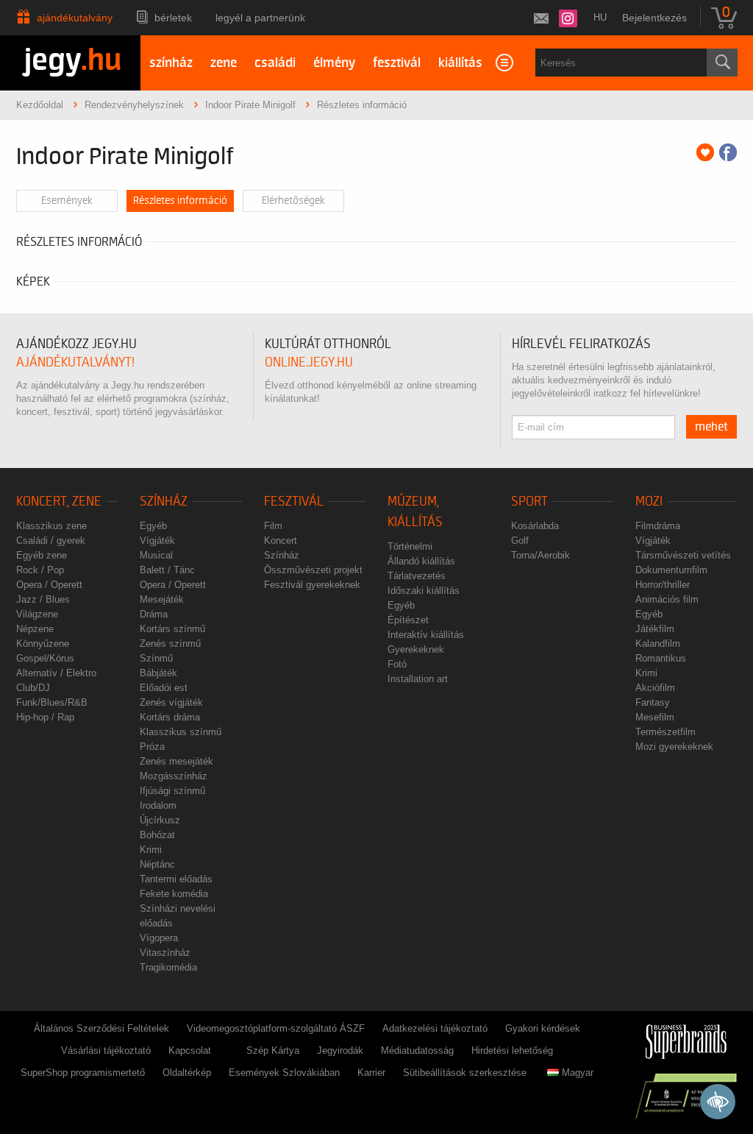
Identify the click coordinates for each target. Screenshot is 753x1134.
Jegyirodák (340, 1050)
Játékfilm (654, 628)
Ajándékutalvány (75, 18)
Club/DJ (33, 687)
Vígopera (159, 937)
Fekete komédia (174, 893)
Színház (164, 501)
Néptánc (157, 864)
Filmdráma (657, 525)
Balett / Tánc (167, 569)
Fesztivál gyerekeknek (312, 584)
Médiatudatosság (417, 1050)
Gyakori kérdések (542, 1028)
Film (273, 525)
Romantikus (660, 658)
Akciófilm (655, 687)
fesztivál (397, 63)
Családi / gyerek (50, 540)
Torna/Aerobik (540, 555)
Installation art (418, 678)
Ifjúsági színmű (172, 790)
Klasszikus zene (51, 525)
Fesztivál (294, 501)
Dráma (154, 614)
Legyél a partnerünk (260, 18)
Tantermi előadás (176, 879)
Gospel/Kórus (45, 658)
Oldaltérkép (187, 1072)
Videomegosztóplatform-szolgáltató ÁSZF (276, 1028)
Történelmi (410, 546)
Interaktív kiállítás (426, 634)
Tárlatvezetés (417, 575)
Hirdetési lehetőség (512, 1050)
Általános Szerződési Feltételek (101, 1028)
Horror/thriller (662, 584)
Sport (529, 501)
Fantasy (652, 702)
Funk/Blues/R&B (52, 702)
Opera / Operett (49, 584)
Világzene (37, 614)
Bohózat (157, 834)
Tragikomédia (168, 967)
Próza (152, 746)
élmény (334, 63)
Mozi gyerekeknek (674, 746)
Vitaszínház (165, 952)
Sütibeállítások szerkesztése (465, 1072)
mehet (711, 426)
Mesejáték (162, 599)
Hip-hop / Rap (45, 717)
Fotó (397, 664)
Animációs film (667, 599)
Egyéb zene (41, 555)
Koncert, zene (58, 501)
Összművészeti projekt (313, 569)
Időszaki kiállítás (424, 590)
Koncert (280, 540)
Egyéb (153, 525)
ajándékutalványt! (75, 362)
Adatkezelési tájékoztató (435, 1028)
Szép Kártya (272, 1050)
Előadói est (164, 687)
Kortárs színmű (172, 628)
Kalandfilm (657, 643)
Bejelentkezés (654, 18)
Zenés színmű (170, 643)
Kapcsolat (189, 1050)
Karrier (371, 1072)
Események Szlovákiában (284, 1072)
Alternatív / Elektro (56, 672)
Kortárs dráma (170, 717)
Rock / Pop (40, 569)
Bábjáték (158, 672)
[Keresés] (722, 63)
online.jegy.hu (309, 362)
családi (275, 63)
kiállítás (460, 63)
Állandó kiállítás (421, 561)
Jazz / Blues (43, 599)
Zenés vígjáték (171, 702)
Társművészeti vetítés (683, 555)
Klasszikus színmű (180, 731)
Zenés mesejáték (176, 761)
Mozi (649, 501)
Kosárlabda (535, 525)
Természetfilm (665, 731)
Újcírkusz (160, 820)
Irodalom (158, 805)
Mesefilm (654, 717)
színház (171, 63)
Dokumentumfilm (671, 569)
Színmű (156, 658)
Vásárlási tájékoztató (106, 1050)
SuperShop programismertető (83, 1072)
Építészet (408, 620)
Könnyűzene (42, 643)
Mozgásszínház (173, 776)
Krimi (151, 849)
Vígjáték (157, 540)
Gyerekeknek (416, 649)
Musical (156, 555)
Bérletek (173, 18)
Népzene (35, 628)
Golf (520, 540)
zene (223, 63)
